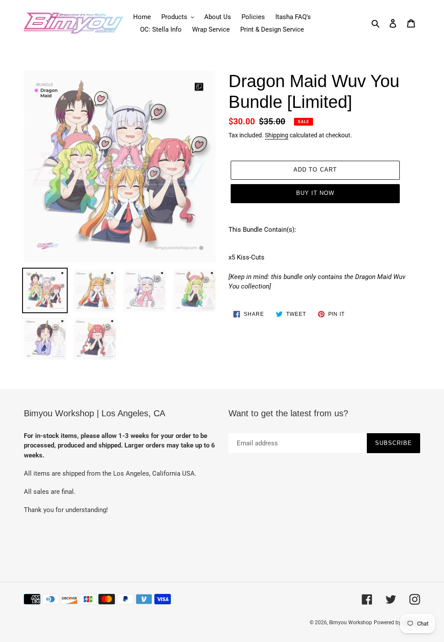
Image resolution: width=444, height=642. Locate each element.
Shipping (276, 135)
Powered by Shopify (397, 622)
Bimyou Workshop (350, 622)
